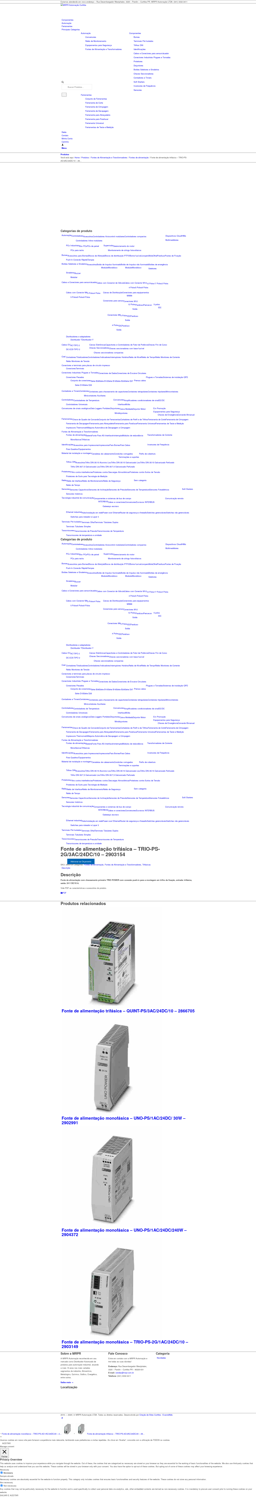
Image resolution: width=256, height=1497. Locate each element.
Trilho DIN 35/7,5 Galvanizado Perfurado (117, 466)
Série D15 (79, 385)
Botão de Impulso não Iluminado (134, 264)
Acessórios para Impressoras (86, 445)
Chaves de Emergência (168, 414)
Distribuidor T (76, 339)
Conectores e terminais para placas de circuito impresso (86, 365)
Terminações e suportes (129, 457)
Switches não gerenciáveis (177, 512)
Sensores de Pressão (118, 489)
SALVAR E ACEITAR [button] (9, 1495)
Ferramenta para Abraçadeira (101, 423)
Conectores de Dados (108, 373)
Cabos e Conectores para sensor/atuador (79, 282)
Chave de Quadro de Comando (85, 419)
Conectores (71, 368)
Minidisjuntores (121, 413)
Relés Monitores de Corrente (167, 357)
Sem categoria (140, 480)
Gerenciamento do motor (123, 246)
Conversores (118, 399)
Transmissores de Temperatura (110, 531)
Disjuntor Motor (139, 408)
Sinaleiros (70, 272)
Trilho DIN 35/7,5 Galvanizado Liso (85, 466)
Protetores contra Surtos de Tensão (144, 472)
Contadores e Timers (71, 391)
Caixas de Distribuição (112, 292)
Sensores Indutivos (74, 493)
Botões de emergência (158, 264)
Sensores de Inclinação (99, 489)
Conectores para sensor (113, 300)
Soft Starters (187, 489)
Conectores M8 (114, 314)
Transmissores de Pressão (85, 531)
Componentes (135, 33)
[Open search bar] (63, 82)
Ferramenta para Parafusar (125, 423)
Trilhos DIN (71, 461)
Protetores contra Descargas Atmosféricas (111, 472)
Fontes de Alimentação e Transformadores (80, 431)
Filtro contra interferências (82, 472)
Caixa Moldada (126, 408)
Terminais (80, 368)
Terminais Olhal (88, 522)
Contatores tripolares (157, 391)
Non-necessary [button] (6, 1482)
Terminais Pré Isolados (71, 521)
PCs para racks (77, 250)
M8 (130, 295)
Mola (151, 255)
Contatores (84, 391)
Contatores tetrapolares (138, 391)
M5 (128, 295)
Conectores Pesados (75, 377)
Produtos (65, 154)
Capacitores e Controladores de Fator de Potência (126, 344)
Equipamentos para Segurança (166, 411)
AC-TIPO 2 (75, 345)
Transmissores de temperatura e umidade (84, 535)
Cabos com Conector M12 (135, 282)
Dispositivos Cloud (173, 235)
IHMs (183, 235)
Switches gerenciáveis (156, 512)
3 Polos (165, 283)
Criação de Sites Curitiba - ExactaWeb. (156, 1414)
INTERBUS (103, 501)
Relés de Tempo (148, 357)
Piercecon (147, 304)
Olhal (155, 255)
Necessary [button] (4, 1469)
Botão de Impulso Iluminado (109, 264)
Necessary (8, 1473)
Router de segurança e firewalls (133, 512)
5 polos (157, 304)
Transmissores (68, 530)
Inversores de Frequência (158, 444)
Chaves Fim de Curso (157, 344)
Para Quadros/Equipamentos (78, 449)
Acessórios (88, 236)
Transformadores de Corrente (159, 434)
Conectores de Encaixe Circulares (131, 373)
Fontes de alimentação (76, 434)
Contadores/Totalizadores (77, 357)
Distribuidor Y (87, 339)
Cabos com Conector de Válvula (110, 282)
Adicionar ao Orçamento (81, 861)
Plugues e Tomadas (154, 377)
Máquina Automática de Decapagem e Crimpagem (108, 427)
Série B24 (120, 381)
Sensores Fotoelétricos (159, 489)
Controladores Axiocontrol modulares (108, 236)
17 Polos (158, 283)
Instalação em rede (94, 512)
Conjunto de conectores (81, 380)
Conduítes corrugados (123, 453)
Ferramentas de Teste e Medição (170, 423)
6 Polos (80, 297)
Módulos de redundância (132, 435)
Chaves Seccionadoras (99, 347)
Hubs (84, 512)
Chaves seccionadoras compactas (108, 352)
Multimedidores (172, 240)
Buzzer (78, 273)
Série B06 (95, 381)
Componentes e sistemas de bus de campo (112, 498)
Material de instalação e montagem (77, 453)
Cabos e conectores (116, 502)
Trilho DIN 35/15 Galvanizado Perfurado (157, 462)
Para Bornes (114, 445)
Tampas (90, 259)
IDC (159, 307)
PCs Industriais (72, 245)
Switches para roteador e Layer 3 (85, 516)
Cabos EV (66, 344)
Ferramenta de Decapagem (77, 423)
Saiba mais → (67, 1382)
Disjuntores (115, 408)
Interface (121, 404)
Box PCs (83, 246)
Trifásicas (85, 439)
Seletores (152, 268)
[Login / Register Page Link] (63, 144)
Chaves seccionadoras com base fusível (126, 348)
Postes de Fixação (173, 255)
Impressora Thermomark (76, 427)
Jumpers (145, 255)
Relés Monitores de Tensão (77, 361)
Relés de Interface (74, 480)
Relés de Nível (135, 357)
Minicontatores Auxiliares (95, 395)
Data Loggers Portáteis (100, 408)
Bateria (89, 435)
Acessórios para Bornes (78, 255)
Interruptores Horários (119, 357)
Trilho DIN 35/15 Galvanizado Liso (125, 462)
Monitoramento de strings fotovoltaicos (124, 250)
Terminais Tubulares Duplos (106, 522)
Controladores (77, 235)
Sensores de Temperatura (138, 489)
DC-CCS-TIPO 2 (73, 349)
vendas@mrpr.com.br (124, 1372)
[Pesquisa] (64, 95)
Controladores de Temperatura (86, 400)
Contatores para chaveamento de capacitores (108, 391)
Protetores (66, 471)
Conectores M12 (131, 301)
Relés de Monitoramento (92, 480)
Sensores (66, 489)
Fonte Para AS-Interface (102, 435)
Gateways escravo (111, 506)
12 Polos (150, 283)
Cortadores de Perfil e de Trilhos (134, 419)
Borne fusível (135, 255)
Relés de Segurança (111, 480)
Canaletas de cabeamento (103, 453)
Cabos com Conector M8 (76, 292)
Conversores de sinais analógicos (76, 408)
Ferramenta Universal (146, 423)
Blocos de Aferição (96, 255)
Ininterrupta (117, 435)
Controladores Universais (77, 404)
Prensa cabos (140, 380)
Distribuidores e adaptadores (78, 336)
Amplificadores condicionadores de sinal (141, 400)
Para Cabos (125, 445)
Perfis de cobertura (147, 453)
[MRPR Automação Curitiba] (83, 5)
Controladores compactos (135, 236)
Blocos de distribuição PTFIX (117, 255)
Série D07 (129, 381)
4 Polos (132, 287)
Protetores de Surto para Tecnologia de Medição (86, 476)
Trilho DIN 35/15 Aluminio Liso (98, 462)
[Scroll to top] (1, 1436)
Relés (64, 480)
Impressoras (104, 445)
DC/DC (162, 400)
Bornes (65, 255)
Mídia (127, 404)
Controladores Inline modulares (89, 240)
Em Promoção (159, 408)
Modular (104, 267)
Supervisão (108, 245)
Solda (134, 308)
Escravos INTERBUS (145, 502)
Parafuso (161, 255)
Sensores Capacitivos (79, 489)
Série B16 (112, 381)
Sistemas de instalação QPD (175, 377)
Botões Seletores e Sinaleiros (74, 263)
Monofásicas (76, 439)
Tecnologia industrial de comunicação (78, 497)
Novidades (161, 1357)
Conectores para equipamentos (135, 292)
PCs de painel (93, 246)
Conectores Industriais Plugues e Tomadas (80, 372)
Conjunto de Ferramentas (109, 419)
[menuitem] (128, 19)
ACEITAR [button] (6, 1443)
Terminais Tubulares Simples (78, 526)
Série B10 (103, 381)
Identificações (68, 444)
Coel (63, 356)
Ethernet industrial (74, 512)
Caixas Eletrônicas (97, 344)
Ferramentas (86, 94)
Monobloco (112, 267)
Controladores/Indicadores (99, 357)
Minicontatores (172, 391)
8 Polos (145, 287)
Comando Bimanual (186, 414)
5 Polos (138, 287)
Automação (86, 33)
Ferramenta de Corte (157, 419)
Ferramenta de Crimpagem (177, 419)
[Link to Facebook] (62, 1417)
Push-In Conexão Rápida (76, 259)
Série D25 (87, 385)
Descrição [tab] (66, 867)
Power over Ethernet (111, 512)
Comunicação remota (174, 498)
